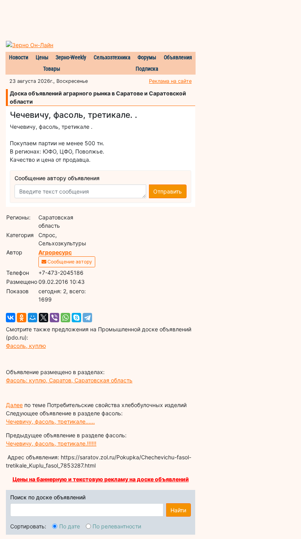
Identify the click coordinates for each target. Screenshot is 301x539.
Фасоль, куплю (26, 345)
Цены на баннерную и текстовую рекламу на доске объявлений (101, 479)
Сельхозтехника (112, 57)
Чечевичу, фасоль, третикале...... (50, 421)
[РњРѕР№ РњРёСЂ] (32, 317)
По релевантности (116, 526)
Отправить (167, 191)
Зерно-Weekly (71, 57)
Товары (51, 69)
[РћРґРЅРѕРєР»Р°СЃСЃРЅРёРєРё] (21, 317)
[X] (43, 317)
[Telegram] (87, 317)
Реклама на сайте (170, 81)
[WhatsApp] (65, 317)
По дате (69, 526)
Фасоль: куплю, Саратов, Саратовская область (69, 380)
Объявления (178, 57)
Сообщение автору (69, 262)
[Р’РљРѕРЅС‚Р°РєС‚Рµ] (10, 317)
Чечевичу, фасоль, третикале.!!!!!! (51, 443)
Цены (42, 57)
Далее (14, 405)
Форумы (147, 57)
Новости (18, 57)
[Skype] (76, 317)
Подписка (147, 69)
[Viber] (54, 317)
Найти (178, 510)
